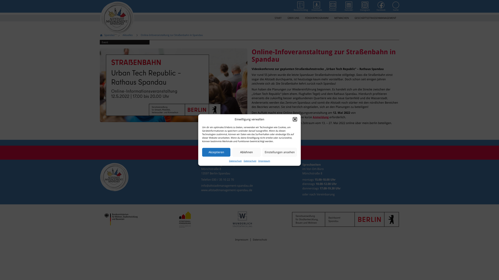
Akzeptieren (216, 152)
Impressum (264, 160)
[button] (295, 119)
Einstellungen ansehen (280, 152)
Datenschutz (235, 160)
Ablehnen (246, 152)
